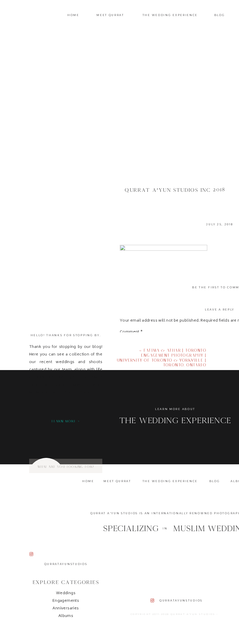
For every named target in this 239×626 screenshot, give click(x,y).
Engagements (65, 601)
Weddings (65, 593)
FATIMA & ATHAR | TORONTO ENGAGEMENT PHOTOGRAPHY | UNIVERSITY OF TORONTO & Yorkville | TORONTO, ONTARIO (161, 357)
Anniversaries (65, 608)
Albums (65, 616)
